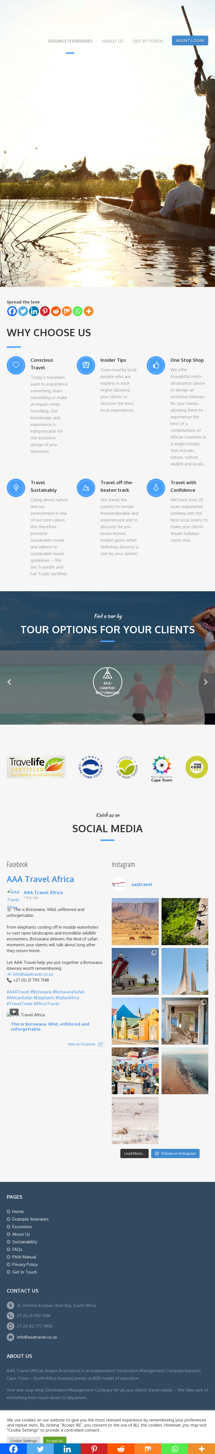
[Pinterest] (45, 311)
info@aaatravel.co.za (33, 974)
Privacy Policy (25, 1264)
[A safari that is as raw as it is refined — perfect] (135, 1120)
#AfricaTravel (46, 1003)
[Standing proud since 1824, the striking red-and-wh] (135, 971)
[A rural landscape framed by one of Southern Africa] (135, 921)
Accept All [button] (54, 1441)
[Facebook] (12, 311)
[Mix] (67, 311)
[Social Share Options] (100, 1044)
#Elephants (44, 997)
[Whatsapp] (78, 311)
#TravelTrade (20, 1003)
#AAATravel (18, 991)
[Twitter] (23, 311)
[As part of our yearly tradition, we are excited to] (135, 1070)
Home (18, 1211)
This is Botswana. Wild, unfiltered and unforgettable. (50, 1027)
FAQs (17, 1249)
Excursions (22, 1226)
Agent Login (190, 40)
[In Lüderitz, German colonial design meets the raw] (135, 1021)
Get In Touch (147, 40)
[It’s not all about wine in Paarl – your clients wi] (185, 971)
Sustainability (24, 1241)
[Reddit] (56, 311)
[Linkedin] (34, 311)
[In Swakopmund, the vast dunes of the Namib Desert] (185, 1070)
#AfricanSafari (19, 997)
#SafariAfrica (67, 997)
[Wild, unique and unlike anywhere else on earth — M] (185, 921)
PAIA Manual (24, 1257)
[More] (89, 311)
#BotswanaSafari (68, 991)
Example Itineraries (70, 40)
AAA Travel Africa (40, 879)
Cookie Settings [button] (23, 1441)
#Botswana (41, 991)
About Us (112, 40)
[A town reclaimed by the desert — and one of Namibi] (185, 1021)
